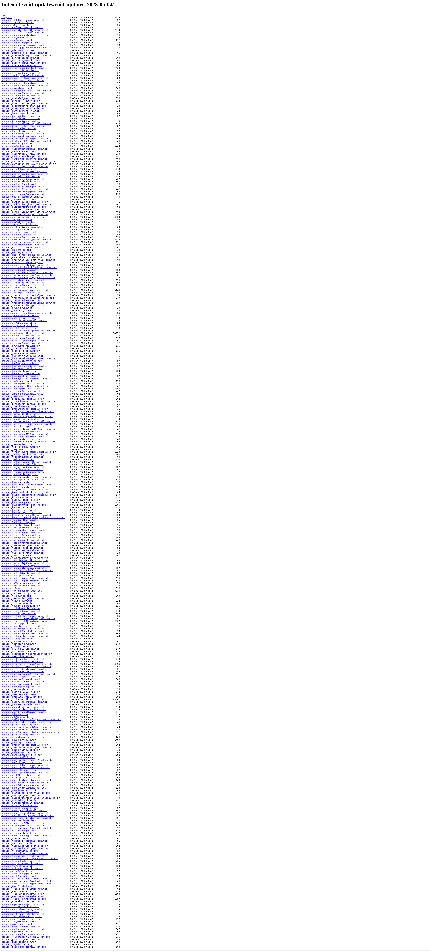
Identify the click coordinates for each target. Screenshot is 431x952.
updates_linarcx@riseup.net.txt (21, 535)
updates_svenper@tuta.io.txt (19, 838)
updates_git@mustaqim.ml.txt (19, 325)
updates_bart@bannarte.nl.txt (20, 111)
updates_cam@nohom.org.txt (18, 146)
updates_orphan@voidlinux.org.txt (22, 699)
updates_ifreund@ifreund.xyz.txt (22, 391)
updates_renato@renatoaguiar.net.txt (24, 772)
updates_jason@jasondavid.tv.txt (22, 431)
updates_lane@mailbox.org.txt (20, 520)
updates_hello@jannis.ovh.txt (20, 363)
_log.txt (6, 17)
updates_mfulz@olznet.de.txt (19, 603)
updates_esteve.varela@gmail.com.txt (24, 265)
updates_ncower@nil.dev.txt (18, 651)
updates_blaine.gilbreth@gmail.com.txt (26, 123)
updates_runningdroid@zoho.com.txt (23, 787)
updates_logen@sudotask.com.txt (21, 537)
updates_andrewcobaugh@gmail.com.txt (24, 85)
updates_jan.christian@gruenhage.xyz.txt (27, 424)
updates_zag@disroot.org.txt (19, 944)
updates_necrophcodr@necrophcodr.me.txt (27, 654)
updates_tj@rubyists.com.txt (19, 851)
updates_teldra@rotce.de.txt (19, 843)
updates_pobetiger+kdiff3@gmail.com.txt (27, 729)
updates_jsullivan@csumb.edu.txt (22, 469)
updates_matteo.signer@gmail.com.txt (24, 578)
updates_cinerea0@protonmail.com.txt (24, 166)
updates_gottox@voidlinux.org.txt (22, 333)
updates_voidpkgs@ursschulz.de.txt (23, 899)
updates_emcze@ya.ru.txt (16, 252)
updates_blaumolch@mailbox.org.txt (23, 126)
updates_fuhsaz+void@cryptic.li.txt (24, 305)
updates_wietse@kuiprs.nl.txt (20, 911)
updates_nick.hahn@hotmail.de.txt (22, 659)
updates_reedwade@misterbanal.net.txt (25, 767)
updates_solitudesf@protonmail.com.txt (26, 818)
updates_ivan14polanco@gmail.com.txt (24, 409)
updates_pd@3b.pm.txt (14, 714)
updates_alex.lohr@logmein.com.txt (23, 63)
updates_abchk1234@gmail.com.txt (22, 42)
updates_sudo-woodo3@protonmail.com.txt (27, 835)
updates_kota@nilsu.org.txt (18, 510)
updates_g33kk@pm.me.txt (16, 308)
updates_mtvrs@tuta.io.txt (18, 638)
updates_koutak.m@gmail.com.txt (21, 512)
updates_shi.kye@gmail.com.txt (20, 795)
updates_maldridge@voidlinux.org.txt (24, 560)
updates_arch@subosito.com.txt (20, 95)
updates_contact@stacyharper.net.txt (24, 189)
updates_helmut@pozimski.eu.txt (21, 368)
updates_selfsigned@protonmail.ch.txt (25, 793)
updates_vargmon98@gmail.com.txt (22, 873)
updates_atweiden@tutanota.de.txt (22, 108)
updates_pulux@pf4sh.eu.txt (18, 742)
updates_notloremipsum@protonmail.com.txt (28, 674)
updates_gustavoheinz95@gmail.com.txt (25, 353)
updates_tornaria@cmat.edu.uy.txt (22, 856)
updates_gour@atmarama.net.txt (20, 335)
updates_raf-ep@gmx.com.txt (18, 752)
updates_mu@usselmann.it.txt (19, 641)
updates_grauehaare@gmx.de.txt (20, 338)
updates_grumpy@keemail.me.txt (20, 345)
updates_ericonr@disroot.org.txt (22, 262)
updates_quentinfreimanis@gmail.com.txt (27, 747)
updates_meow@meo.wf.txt (16, 601)
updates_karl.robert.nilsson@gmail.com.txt (29, 484)
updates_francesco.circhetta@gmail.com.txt (29, 295)
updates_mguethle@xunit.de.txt (20, 606)
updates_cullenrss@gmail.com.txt (22, 196)
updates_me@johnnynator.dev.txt (21, 590)
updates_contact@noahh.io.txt (20, 184)
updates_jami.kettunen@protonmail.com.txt (28, 421)
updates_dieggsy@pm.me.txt (18, 229)
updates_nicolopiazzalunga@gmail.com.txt (27, 664)
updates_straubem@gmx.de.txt (19, 833)
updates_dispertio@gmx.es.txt (20, 232)
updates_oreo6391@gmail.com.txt (21, 697)
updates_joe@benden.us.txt (18, 444)
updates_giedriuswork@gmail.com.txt (24, 320)
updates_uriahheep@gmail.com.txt (22, 868)
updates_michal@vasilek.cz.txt (20, 608)
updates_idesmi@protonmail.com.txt (23, 388)
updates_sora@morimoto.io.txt (20, 820)
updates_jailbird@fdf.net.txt (20, 414)
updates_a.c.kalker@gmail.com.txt (22, 32)
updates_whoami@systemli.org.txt (22, 909)
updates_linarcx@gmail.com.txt (20, 532)
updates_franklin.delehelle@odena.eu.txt (27, 298)
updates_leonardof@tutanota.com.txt (24, 530)
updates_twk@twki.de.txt (16, 866)
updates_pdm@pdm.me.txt (16, 717)
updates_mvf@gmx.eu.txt (16, 646)
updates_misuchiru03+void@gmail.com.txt (27, 621)
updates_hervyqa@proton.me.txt (20, 373)
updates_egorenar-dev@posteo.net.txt (24, 242)
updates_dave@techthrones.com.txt (22, 209)
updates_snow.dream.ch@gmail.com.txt (24, 813)
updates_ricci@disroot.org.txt (20, 777)
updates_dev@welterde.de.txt (19, 224)
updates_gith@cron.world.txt (19, 328)
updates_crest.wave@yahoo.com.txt (22, 194)
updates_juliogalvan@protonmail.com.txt (27, 477)
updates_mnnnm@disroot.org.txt (20, 626)
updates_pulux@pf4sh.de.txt (18, 739)
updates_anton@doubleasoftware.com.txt (26, 90)
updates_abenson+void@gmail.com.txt (24, 45)
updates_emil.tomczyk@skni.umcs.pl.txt (26, 255)
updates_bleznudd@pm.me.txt (18, 128)
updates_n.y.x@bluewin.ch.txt (20, 649)
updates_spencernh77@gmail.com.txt (23, 823)
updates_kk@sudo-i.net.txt (18, 497)
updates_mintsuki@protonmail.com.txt (24, 616)
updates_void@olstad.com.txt (19, 886)
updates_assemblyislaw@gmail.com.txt (24, 103)
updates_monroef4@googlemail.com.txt (24, 633)
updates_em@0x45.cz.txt (16, 250)
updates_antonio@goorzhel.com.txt (22, 93)
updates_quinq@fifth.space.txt (20, 750)
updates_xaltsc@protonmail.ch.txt (22, 929)
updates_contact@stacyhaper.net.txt (24, 186)
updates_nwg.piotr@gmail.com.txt (22, 684)
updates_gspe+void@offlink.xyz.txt (23, 348)
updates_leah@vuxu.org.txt (18, 522)
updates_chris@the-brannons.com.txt (24, 159)
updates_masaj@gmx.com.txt (18, 575)
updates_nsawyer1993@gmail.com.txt (23, 681)
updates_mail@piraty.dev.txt (19, 555)
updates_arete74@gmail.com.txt (20, 98)
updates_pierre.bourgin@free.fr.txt (24, 724)
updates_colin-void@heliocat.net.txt (24, 174)
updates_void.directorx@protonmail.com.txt (29, 883)
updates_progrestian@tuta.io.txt (22, 734)
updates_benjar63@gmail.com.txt (21, 116)
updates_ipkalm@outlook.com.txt (21, 396)
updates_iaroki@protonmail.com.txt (23, 383)
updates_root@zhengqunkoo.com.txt (22, 785)
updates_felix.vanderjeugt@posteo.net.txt (28, 277)
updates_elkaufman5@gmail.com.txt (22, 244)
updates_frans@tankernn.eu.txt (20, 300)
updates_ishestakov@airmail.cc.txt (23, 404)
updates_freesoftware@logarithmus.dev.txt (28, 303)
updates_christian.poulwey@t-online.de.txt (29, 164)
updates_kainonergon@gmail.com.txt (23, 482)
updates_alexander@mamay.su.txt (21, 65)
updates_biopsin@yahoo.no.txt (20, 121)
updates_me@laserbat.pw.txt (18, 593)
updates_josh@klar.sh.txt (17, 459)
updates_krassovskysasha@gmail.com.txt (26, 515)
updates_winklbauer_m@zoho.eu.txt (22, 914)
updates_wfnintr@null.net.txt (20, 906)
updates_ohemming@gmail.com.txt (21, 689)
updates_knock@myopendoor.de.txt (22, 502)
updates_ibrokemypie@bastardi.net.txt (25, 386)
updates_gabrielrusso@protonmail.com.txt (27, 313)
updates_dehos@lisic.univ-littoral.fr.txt (28, 212)
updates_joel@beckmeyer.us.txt (20, 447)
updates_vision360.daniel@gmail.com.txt (27, 878)
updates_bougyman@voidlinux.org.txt (24, 136)
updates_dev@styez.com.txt (18, 222)
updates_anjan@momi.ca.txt (18, 88)
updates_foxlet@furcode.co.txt (20, 292)
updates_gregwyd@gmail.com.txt (20, 343)
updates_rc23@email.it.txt (18, 757)
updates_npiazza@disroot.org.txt (22, 679)
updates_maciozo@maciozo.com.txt (22, 548)
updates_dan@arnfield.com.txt (20, 199)
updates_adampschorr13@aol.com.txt (23, 50)
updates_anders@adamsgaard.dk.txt (22, 80)
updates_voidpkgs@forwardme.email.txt (25, 896)
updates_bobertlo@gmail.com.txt (21, 131)
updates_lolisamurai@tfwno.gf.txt (22, 540)
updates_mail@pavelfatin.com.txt (22, 553)
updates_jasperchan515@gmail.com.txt (24, 434)
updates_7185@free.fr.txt (17, 22)
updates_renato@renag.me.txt (19, 770)
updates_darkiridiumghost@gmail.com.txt (27, 204)
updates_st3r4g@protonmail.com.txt (23, 825)
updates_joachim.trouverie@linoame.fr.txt (28, 441)
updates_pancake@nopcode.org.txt (22, 704)
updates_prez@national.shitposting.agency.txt (31, 732)
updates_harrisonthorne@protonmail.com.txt (29, 358)
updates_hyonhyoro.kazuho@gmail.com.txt (27, 378)
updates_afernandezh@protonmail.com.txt (27, 55)
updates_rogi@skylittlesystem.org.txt (25, 782)
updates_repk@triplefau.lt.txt (20, 775)
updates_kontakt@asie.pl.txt (19, 507)
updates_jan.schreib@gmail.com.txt (23, 426)
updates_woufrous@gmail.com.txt (21, 919)
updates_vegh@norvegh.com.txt (20, 876)
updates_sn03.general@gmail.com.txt (24, 810)
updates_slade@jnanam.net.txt (20, 808)
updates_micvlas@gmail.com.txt (20, 611)
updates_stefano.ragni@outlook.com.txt (26, 828)
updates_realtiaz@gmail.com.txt (21, 762)
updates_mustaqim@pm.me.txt (18, 644)
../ (3, 15)
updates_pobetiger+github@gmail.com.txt (27, 727)
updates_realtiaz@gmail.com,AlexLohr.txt (27, 760)
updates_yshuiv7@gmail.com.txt (20, 939)
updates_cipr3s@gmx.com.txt (18, 169)
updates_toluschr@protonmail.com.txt (24, 853)
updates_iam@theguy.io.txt (18, 381)
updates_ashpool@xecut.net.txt (20, 101)
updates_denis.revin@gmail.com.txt (23, 217)
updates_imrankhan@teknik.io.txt (22, 393)
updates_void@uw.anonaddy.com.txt (22, 894)
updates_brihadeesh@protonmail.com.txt (26, 141)
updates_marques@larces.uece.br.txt (24, 568)
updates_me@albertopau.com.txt (20, 585)
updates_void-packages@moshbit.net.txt (26, 881)
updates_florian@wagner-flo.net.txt (24, 285)
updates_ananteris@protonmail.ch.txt (24, 78)
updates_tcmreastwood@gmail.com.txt (24, 841)
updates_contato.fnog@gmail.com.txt (24, 191)
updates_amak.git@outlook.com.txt (22, 75)
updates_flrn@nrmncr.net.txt (19, 287)
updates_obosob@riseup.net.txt (20, 686)
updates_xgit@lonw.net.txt (18, 931)
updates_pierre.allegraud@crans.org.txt (27, 722)
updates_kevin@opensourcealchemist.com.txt (29, 495)
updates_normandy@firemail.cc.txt (22, 671)
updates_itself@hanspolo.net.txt (22, 406)
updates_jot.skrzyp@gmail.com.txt (22, 467)
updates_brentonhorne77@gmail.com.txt (25, 138)
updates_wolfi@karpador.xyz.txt (21, 916)
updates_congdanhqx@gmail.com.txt (22, 179)
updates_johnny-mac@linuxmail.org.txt (25, 454)
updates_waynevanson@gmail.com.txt (23, 904)
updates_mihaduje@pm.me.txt (18, 613)
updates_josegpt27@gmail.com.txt (22, 457)
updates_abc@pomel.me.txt (17, 37)
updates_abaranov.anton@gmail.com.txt (25, 35)
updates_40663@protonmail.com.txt (22, 20)
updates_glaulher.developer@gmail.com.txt (28, 330)
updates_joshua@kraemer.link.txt (22, 464)
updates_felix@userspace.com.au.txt (24, 280)
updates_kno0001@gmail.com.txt (20, 500)
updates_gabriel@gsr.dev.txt (19, 310)
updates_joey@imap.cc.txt (17, 449)
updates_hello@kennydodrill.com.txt (24, 366)
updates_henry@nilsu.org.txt (19, 371)
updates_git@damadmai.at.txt (19, 323)
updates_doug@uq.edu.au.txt (18, 234)
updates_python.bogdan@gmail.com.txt (24, 745)
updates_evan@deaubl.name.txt (20, 270)
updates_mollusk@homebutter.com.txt (24, 631)
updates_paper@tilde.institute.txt (23, 709)
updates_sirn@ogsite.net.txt (19, 805)
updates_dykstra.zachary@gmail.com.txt (26, 239)
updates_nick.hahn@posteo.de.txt (22, 661)
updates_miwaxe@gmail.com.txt (20, 623)
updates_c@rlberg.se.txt (16, 143)
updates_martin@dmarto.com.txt (20, 573)
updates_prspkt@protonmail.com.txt (23, 737)
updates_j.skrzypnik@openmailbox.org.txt (27, 411)
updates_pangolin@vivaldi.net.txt (22, 707)
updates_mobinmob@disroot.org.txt (22, 628)
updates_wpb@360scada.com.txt (20, 921)
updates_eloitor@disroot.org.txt (22, 247)
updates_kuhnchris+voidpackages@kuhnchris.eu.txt (33, 517)
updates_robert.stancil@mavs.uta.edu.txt (27, 780)
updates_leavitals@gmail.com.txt (22, 525)
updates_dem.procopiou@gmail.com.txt (24, 214)
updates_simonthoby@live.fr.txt (21, 800)
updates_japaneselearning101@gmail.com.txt (29, 429)
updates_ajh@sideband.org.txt (20, 58)
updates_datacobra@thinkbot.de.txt (23, 207)
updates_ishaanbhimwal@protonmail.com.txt (28, 401)
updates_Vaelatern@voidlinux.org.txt (24, 30)
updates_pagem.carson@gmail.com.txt (24, 702)
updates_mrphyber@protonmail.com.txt (24, 636)
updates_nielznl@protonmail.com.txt (24, 669)
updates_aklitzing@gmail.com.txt (22, 60)
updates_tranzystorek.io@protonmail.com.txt (29, 858)
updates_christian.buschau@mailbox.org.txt (29, 161)
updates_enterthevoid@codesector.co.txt (27, 257)
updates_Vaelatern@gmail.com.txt (22, 27)
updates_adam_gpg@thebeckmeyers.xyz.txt (27, 47)
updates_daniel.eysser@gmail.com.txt (24, 202)
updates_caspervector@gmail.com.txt (24, 148)
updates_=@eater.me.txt (16, 25)
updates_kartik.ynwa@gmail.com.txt (23, 487)
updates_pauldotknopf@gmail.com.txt (24, 712)
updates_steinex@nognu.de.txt (20, 830)
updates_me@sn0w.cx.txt (16, 596)
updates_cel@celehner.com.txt (20, 151)
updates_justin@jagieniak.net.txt (22, 479)
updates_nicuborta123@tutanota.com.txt (26, 666)
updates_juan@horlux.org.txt (19, 474)
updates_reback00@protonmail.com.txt (24, 765)
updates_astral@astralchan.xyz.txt (23, 106)
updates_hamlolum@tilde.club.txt (22, 356)
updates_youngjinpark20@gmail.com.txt (25, 936)
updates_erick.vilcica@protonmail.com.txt (28, 260)
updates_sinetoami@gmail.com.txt (22, 803)
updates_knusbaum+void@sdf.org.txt (23, 505)
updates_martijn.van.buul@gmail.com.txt (27, 570)
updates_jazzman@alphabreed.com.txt (24, 436)
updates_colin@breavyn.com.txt (20, 176)
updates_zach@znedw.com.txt (18, 942)
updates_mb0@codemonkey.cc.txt (20, 583)
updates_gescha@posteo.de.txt (20, 315)
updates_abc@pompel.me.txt (18, 40)
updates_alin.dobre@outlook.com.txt (24, 68)
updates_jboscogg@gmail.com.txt (21, 439)
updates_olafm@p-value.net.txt (20, 692)
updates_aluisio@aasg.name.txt (20, 73)
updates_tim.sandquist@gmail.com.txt (24, 848)
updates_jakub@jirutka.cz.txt (20, 419)
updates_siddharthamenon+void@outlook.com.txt (31, 798)
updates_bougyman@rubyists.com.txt (23, 133)
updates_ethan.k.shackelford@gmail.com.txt (29, 267)
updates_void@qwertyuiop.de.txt (21, 891)
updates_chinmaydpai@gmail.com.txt (23, 154)
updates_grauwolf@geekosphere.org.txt (25, 340)
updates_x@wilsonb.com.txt (18, 924)
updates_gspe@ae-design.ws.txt (20, 351)
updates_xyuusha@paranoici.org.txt (23, 934)
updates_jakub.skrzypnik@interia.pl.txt (27, 416)
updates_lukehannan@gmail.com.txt (22, 545)
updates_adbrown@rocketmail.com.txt (24, 53)
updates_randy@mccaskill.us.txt (21, 755)
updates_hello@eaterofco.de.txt (21, 361)
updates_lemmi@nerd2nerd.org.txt (22, 527)
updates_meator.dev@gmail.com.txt (22, 598)
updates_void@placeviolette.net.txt (24, 889)
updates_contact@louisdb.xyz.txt (22, 181)
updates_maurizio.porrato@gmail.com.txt (27, 580)
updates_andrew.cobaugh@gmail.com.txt (25, 83)
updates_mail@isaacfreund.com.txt (22, 550)
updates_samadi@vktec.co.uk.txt (21, 790)
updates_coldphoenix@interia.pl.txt (24, 171)
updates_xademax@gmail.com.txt (20, 926)
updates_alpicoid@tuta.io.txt (20, 70)
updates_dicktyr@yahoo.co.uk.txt (22, 227)
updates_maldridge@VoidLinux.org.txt (24, 558)
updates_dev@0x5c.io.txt (16, 219)
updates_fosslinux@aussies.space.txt (24, 290)
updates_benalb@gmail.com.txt (20, 113)
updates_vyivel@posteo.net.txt (20, 901)
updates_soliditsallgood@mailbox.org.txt (27, 815)
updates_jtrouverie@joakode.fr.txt (23, 472)
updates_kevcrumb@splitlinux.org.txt (24, 492)
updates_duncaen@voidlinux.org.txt (23, 237)
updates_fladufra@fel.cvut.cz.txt (22, 282)
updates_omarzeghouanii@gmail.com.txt (25, 694)
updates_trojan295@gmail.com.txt (22, 863)
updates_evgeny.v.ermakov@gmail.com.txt (27, 272)
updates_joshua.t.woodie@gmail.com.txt (26, 462)
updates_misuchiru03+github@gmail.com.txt (28, 618)
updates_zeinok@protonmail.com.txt (23, 947)
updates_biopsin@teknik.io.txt (20, 118)
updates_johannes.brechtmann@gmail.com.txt (29, 452)
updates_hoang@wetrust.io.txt (20, 376)
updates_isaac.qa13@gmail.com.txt (22, 399)
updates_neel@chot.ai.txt (17, 656)
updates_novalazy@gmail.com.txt (21, 676)
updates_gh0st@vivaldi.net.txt (20, 318)
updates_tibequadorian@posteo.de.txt (24, 846)
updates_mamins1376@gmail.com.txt (22, 563)
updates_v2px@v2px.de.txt (17, 871)
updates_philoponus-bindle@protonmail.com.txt (31, 719)
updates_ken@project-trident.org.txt (24, 489)
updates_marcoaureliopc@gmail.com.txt (25, 565)
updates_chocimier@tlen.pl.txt (20, 156)
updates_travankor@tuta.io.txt (20, 861)
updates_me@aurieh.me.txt (17, 588)
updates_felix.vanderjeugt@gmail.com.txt (27, 275)
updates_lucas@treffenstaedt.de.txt (24, 542)
